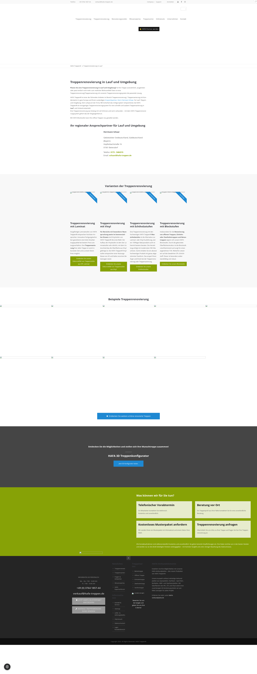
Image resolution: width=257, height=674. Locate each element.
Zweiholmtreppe (140, 584)
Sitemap (117, 609)
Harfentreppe (139, 588)
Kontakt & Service (118, 604)
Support (158, 2)
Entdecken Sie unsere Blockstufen (173, 264)
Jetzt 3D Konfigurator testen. (128, 464)
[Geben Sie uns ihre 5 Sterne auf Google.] (138, 593)
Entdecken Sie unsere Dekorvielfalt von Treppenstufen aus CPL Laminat (84, 261)
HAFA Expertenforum (120, 588)
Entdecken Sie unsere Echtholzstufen (143, 268)
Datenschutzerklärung (122, 623)
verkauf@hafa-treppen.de (104, 2)
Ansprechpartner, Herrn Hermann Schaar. (119, 100)
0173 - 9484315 (117, 152)
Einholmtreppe (140, 579)
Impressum (118, 619)
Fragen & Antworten (118, 578)
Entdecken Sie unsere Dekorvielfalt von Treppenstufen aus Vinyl (113, 266)
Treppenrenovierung (122, 569)
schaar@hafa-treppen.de (120, 155)
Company (150, 2)
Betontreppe (139, 571)
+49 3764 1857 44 (85, 2)
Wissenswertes (120, 583)
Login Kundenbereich (120, 628)
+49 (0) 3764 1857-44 (89, 588)
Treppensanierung (121, 573)
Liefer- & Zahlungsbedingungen (122, 614)
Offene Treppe (139, 575)
